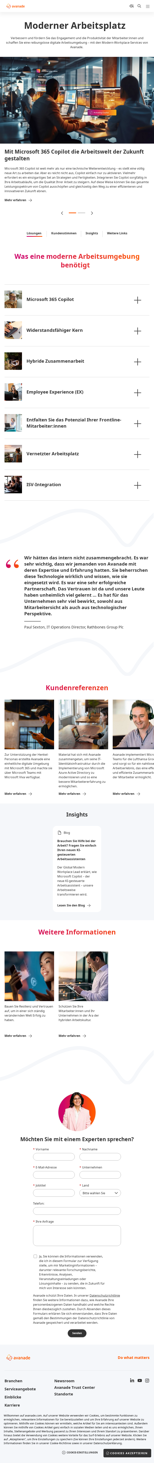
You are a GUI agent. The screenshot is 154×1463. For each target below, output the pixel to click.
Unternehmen (90, 1158)
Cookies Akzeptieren (129, 1453)
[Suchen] (139, 6)
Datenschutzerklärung (108, 1443)
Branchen (13, 1371)
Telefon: (38, 1194)
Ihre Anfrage (43, 1212)
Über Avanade (18, 1404)
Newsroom (64, 1371)
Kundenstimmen (64, 224)
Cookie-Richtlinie (60, 1443)
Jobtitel (39, 1176)
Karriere (12, 1396)
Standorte (63, 1385)
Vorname (41, 1140)
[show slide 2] (81, 204)
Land (84, 1176)
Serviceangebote (20, 1379)
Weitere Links (117, 224)
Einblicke (13, 1388)
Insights (92, 224)
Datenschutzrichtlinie (105, 1286)
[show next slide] (91, 203)
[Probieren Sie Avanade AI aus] (131, 6)
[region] (77, 1436)
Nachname (88, 1140)
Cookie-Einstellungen (82, 1452)
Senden (77, 1324)
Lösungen (34, 224)
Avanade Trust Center (74, 1378)
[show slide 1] (72, 204)
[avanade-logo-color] (15, 6)
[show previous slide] (62, 203)
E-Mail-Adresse (45, 1158)
